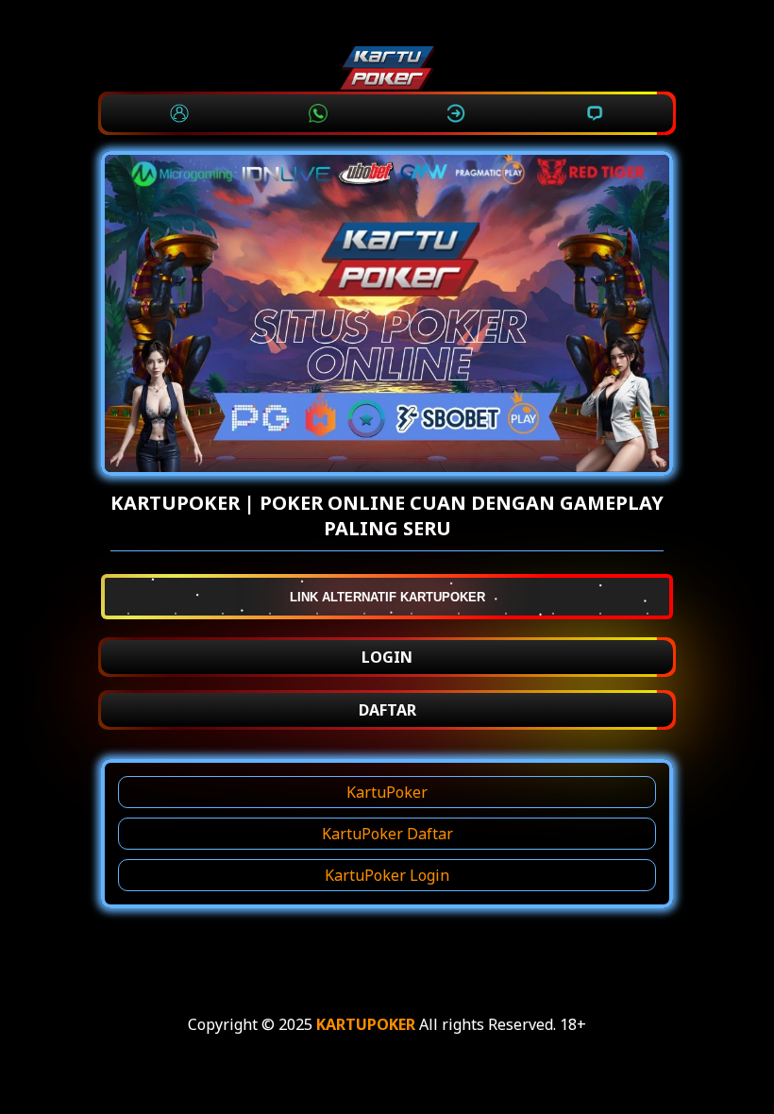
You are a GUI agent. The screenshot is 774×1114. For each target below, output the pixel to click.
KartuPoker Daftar (387, 833)
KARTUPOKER (365, 1024)
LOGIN (387, 657)
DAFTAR (387, 710)
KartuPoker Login (387, 875)
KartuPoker (387, 792)
